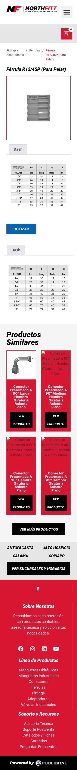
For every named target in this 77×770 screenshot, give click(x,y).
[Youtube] (56, 648)
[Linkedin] (44, 648)
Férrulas (34, 50)
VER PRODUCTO (21, 420)
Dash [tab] (18, 149)
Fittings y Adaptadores (15, 53)
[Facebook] (20, 648)
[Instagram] (32, 648)
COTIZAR (21, 229)
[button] (67, 12)
